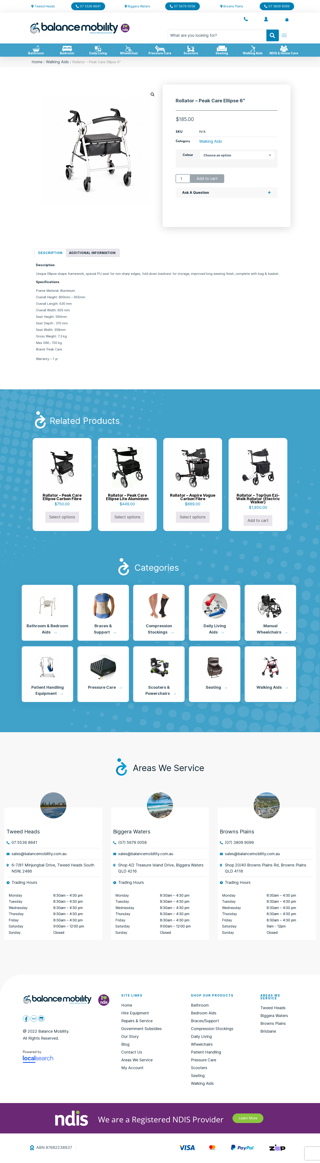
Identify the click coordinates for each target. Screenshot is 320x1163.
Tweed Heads (23, 831)
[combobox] (217, 35)
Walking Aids (253, 53)
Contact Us (131, 1052)
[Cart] (286, 19)
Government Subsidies (141, 1028)
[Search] (272, 35)
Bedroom (67, 53)
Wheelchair (129, 53)
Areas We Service (137, 1060)
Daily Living (98, 53)
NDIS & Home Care (283, 53)
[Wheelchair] (129, 49)
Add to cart (207, 178)
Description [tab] (50, 253)
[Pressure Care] (160, 49)
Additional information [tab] (92, 253)
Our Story (130, 1036)
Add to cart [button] (258, 520)
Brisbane (268, 1031)
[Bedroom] (67, 49)
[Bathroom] (36, 49)
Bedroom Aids (203, 1013)
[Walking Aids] (253, 49)
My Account (132, 1067)
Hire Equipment (135, 1013)
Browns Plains (237, 831)
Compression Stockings (212, 1028)
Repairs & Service (137, 1021)
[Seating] (222, 49)
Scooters (191, 53)
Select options (62, 517)
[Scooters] (191, 49)
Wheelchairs (202, 1044)
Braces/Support (205, 1021)
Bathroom (36, 53)
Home (37, 62)
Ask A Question (195, 192)
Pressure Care (159, 53)
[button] (153, 94)
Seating (222, 53)
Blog (125, 1044)
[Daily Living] (98, 49)
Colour (188, 154)
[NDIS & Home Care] (284, 49)
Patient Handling (206, 1052)
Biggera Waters (274, 1015)
